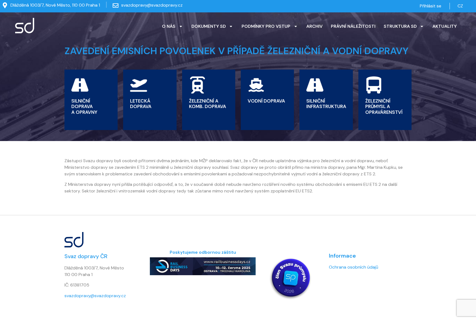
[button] (172, 26)
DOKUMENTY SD (208, 26)
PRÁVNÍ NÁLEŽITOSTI (353, 26)
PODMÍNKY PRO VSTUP (266, 26)
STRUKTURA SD (400, 26)
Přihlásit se (430, 6)
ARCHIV (314, 26)
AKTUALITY (444, 26)
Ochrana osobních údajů (353, 267)
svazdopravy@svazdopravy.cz (152, 5)
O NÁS (168, 26)
